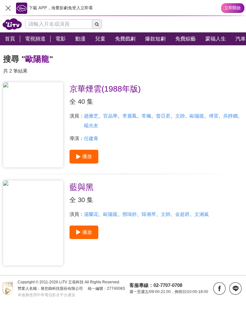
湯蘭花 (91, 214)
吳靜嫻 (230, 116)
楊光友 (91, 125)
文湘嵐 (201, 214)
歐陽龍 (197, 116)
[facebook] (219, 288)
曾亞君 (163, 116)
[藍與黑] (33, 223)
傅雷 (213, 116)
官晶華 (110, 116)
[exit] (8, 8)
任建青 (91, 138)
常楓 (146, 116)
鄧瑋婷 (129, 214)
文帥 (180, 116)
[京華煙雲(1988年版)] (33, 124)
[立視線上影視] (12, 24)
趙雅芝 (91, 116)
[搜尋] (97, 24)
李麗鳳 (129, 116)
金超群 (182, 214)
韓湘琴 (149, 214)
